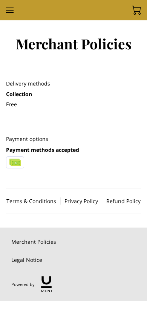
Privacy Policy (81, 201)
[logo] (46, 284)
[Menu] (10, 10)
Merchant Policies (33, 241)
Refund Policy (123, 201)
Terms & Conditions (31, 201)
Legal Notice (26, 259)
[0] (136, 10)
